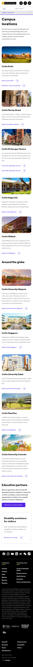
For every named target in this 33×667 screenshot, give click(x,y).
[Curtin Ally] (15, 626)
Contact (19, 647)
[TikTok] (29, 554)
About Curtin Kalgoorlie (9, 212)
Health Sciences (21, 576)
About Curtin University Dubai (11, 389)
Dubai (3, 574)
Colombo (4, 571)
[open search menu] (25, 3)
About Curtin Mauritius (9, 430)
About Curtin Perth (8, 81)
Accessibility (20, 645)
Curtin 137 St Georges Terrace (11, 166)
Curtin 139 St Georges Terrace (11, 171)
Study (21, 3)
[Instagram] (8, 554)
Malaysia (4, 577)
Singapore (4, 583)
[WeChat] (24, 554)
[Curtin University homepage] (9, 3)
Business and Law (22, 573)
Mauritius (4, 580)
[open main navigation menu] (29, 3)
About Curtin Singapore (9, 347)
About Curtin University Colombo (12, 476)
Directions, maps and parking (11, 86)
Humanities (20, 579)
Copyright (4, 642)
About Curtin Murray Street (10, 124)
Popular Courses (22, 642)
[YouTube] (12, 554)
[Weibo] (20, 554)
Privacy (4, 647)
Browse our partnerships (13, 505)
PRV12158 (7, 660)
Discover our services (11, 538)
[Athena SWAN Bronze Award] (6, 626)
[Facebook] (3, 554)
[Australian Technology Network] (25, 626)
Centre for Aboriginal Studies (23, 569)
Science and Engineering (24, 582)
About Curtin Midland (8, 253)
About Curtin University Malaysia (12, 308)
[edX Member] (4, 632)
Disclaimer (5, 645)
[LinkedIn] (16, 554)
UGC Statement (6, 650)
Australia (4, 568)
